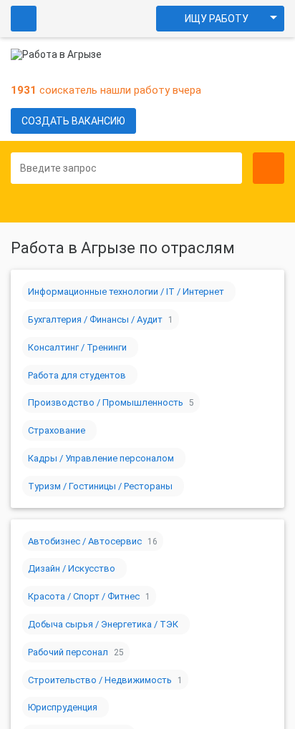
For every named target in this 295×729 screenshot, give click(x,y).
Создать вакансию (73, 121)
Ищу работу (216, 18)
